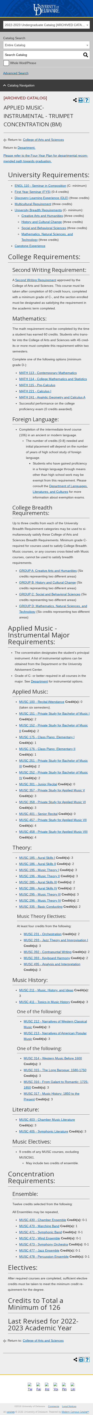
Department (39, 681)
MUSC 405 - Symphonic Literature (43, 1131)
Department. (26, 147)
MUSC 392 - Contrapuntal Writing (48, 952)
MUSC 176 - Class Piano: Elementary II (47, 749)
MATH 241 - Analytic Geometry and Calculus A (52, 397)
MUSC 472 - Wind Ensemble (39, 1238)
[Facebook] (38, 1389)
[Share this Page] (74, 100)
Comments (53, 1406)
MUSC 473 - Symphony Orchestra (43, 1244)
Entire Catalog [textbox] (15, 45)
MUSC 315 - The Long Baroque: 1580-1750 (55, 1070)
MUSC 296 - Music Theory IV (40, 900)
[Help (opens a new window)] (86, 100)
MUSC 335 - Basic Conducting (41, 906)
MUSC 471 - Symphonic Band (40, 1232)
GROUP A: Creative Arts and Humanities (48, 570)
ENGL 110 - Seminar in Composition (40, 185)
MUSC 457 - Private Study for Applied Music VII (53, 820)
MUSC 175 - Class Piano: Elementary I (46, 737)
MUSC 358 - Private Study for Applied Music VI (52, 802)
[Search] (85, 54)
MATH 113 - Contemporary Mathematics (48, 373)
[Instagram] (47, 1389)
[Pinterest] (64, 1389)
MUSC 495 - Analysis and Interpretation (52, 964)
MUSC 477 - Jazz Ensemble (39, 1250)
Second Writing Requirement (35, 280)
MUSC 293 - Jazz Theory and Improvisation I (56, 940)
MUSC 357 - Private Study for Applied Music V (52, 790)
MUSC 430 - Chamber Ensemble (42, 1220)
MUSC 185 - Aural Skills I (37, 858)
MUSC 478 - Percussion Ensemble (44, 1256)
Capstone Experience (30, 246)
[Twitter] (30, 1389)
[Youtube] (55, 1389)
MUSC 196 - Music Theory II (39, 876)
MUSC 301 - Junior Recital (38, 784)
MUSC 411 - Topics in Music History (44, 1002)
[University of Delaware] (46, 15)
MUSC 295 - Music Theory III (40, 894)
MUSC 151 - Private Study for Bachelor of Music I (54, 713)
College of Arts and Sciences (43, 139)
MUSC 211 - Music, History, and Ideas (46, 990)
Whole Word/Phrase (23, 63)
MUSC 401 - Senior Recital (38, 814)
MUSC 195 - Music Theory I (39, 870)
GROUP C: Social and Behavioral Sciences (49, 594)
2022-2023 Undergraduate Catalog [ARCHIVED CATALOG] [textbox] (47, 25)
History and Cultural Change (41, 222)
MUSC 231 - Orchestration (43, 934)
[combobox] (46, 25)
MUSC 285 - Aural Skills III (38, 882)
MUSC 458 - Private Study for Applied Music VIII (53, 831)
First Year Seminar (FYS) (33, 192)
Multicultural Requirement (33, 204)
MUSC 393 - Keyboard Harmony (47, 958)
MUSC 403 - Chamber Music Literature (47, 1119)
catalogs (11, 1411)
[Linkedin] (73, 1389)
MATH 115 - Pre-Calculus (37, 385)
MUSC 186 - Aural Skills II (37, 864)
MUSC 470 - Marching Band (39, 1226)
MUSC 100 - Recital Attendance (41, 702)
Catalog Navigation (21, 85)
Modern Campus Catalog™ (75, 1411)
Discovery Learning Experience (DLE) (41, 198)
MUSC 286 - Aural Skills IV (38, 888)
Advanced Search (15, 73)
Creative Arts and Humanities (42, 216)
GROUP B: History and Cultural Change (47, 582)
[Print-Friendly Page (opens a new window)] (80, 100)
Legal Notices (69, 1406)
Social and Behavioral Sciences (43, 228)
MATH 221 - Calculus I (35, 391)
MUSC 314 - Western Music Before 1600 (53, 1058)
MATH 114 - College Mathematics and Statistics (53, 379)
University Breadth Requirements (38, 210)
